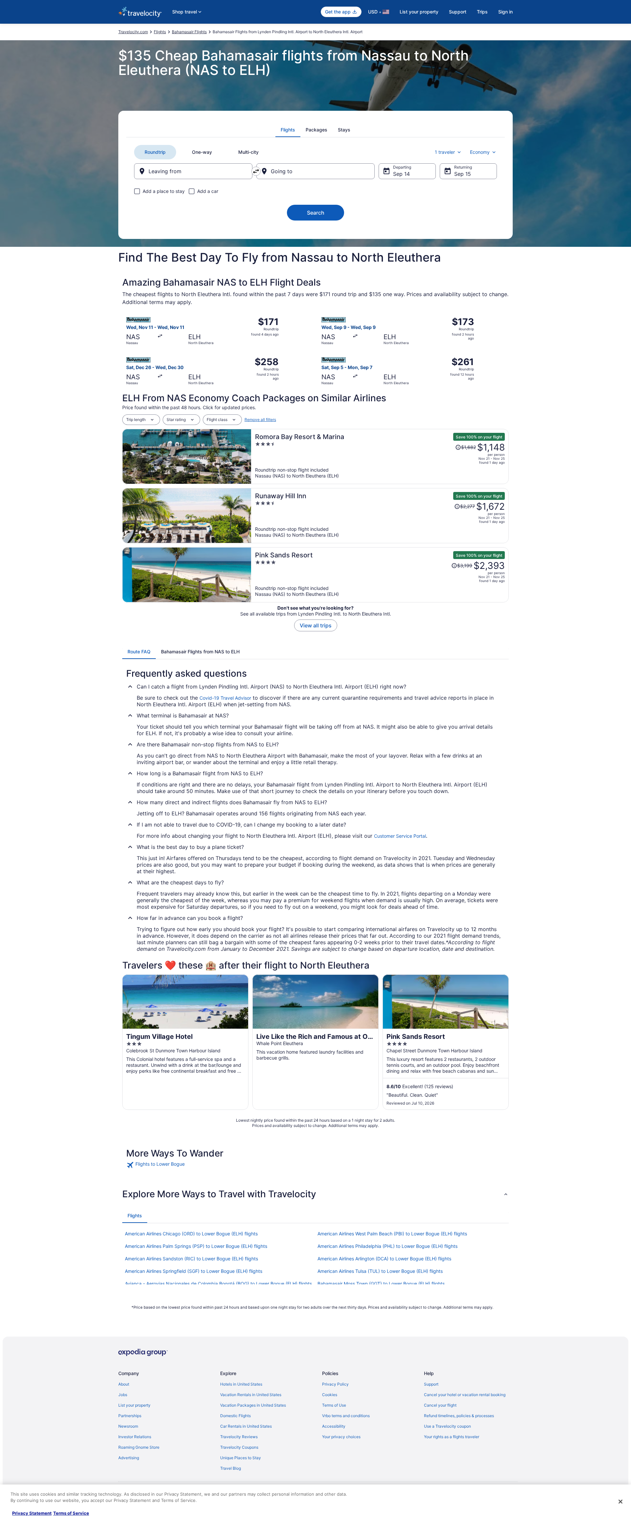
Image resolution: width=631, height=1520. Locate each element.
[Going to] (315, 171)
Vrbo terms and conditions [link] (346, 1415)
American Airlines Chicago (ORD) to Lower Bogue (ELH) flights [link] (191, 1233)
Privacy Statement (32, 1513)
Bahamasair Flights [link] (189, 31)
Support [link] (431, 1384)
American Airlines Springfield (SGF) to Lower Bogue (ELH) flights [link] (193, 1271)
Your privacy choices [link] (341, 1436)
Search (315, 212)
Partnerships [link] (129, 1415)
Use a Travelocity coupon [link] (447, 1426)
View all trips (316, 625)
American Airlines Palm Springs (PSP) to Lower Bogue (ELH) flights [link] (196, 1246)
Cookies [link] (329, 1394)
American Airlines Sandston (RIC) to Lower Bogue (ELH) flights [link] (191, 1258)
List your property (419, 11)
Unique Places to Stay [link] (240, 1457)
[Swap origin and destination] (256, 171)
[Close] (620, 1501)
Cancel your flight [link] (440, 1405)
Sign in (505, 11)
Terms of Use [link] (334, 1405)
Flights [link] (160, 31)
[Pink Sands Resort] (380, 574)
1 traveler (445, 152)
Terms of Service (71, 1513)
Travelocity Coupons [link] (239, 1447)
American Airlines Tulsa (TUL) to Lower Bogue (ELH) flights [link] (380, 1271)
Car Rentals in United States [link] (246, 1426)
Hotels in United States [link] (241, 1384)
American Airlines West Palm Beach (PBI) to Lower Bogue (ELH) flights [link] (392, 1233)
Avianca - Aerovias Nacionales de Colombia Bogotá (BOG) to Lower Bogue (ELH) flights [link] (218, 1283)
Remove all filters (260, 419)
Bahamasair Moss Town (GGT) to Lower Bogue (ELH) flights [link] (381, 1283)
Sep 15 (462, 174)
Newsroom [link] (128, 1426)
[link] (173, 1165)
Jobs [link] (122, 1394)
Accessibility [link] (333, 1426)
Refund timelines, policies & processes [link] (459, 1415)
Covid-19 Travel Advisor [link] (225, 698)
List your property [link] (134, 1405)
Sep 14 (401, 174)
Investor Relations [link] (134, 1436)
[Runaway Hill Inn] (380, 515)
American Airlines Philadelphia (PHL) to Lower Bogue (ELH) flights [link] (387, 1246)
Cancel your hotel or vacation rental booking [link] (464, 1394)
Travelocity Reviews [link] (239, 1436)
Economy (480, 152)
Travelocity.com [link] (133, 31)
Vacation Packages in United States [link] (253, 1405)
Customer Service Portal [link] (400, 836)
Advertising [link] (128, 1457)
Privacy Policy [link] (335, 1384)
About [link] (123, 1384)
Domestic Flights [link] (235, 1415)
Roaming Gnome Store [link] (138, 1447)
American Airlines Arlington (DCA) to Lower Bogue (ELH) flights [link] (384, 1258)
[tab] (287, 130)
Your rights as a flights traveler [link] (451, 1436)
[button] (315, 1194)
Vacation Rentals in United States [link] (250, 1394)
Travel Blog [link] (230, 1468)
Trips (482, 11)
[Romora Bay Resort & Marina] (380, 456)
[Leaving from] (193, 171)
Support (457, 11)
